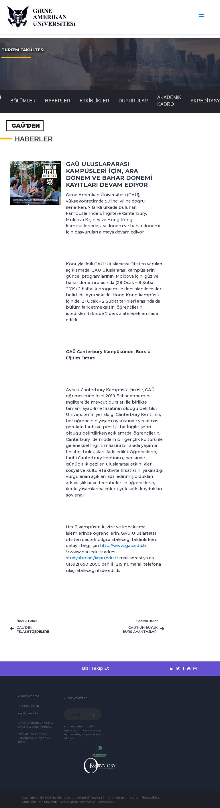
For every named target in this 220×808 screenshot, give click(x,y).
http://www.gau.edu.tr (123, 545)
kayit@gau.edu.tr (29, 713)
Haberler (57, 100)
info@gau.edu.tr (28, 705)
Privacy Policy (151, 797)
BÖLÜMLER (23, 100)
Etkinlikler (94, 100)
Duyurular (133, 100)
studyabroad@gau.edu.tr (92, 557)
